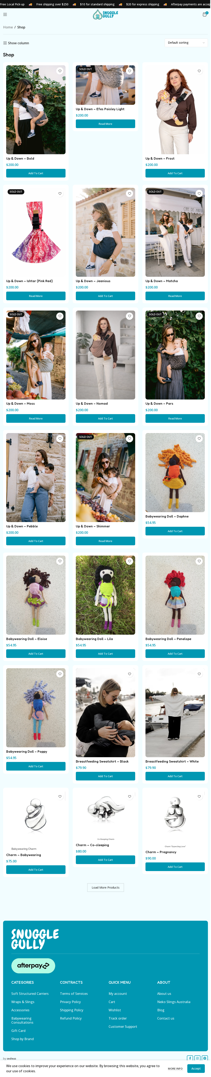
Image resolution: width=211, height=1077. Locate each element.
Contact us (165, 1018)
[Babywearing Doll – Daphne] (175, 472)
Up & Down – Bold (20, 158)
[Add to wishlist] (59, 71)
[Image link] (35, 939)
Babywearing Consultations (22, 1020)
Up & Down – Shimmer (93, 526)
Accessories (20, 1010)
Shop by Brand (22, 1039)
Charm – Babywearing (23, 855)
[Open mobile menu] (5, 14)
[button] (36, 173)
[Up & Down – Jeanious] (105, 232)
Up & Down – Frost (160, 158)
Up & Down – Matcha (161, 281)
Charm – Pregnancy (160, 852)
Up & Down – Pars (159, 403)
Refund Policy (71, 1018)
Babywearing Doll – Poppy (26, 751)
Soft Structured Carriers (30, 993)
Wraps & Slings (22, 1002)
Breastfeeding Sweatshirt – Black (102, 761)
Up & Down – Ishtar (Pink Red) (29, 281)
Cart (112, 1002)
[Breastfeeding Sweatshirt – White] (175, 712)
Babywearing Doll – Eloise (26, 639)
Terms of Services (74, 993)
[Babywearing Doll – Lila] (105, 595)
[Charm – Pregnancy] (175, 819)
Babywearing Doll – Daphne (167, 516)
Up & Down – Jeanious (93, 281)
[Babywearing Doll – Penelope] (175, 595)
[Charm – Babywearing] (36, 820)
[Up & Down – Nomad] (105, 355)
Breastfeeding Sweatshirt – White (172, 761)
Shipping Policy (71, 1010)
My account (118, 993)
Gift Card (18, 1030)
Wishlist (115, 1010)
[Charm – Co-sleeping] (105, 816)
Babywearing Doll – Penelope (168, 639)
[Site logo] (105, 14)
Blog (160, 1010)
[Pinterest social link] (205, 1058)
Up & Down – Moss (20, 403)
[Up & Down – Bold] (36, 109)
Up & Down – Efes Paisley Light (100, 109)
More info (175, 1068)
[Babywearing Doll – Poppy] (36, 707)
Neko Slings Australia (173, 1002)
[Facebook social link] (190, 1058)
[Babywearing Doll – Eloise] (36, 595)
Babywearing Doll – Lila (94, 639)
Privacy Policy (70, 1002)
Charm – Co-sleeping (92, 845)
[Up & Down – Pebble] (36, 477)
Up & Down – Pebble (22, 526)
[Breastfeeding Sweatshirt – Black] (105, 712)
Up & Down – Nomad (92, 403)
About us (164, 993)
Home (8, 27)
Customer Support (123, 1026)
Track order (118, 1018)
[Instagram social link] (197, 1058)
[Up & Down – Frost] (175, 109)
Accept (196, 1068)
